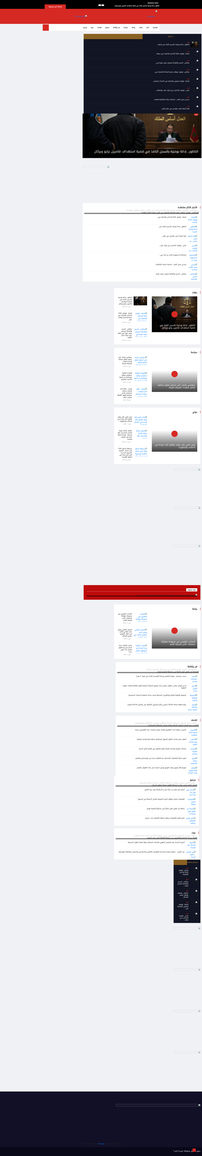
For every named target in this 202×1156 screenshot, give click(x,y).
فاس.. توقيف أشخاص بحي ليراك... (183, 917)
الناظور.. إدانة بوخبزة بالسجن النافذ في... (172, 226)
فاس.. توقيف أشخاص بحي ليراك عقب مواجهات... (172, 90)
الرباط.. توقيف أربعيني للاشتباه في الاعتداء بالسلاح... (170, 81)
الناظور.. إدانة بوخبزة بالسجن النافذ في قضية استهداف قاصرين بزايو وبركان (146, 151)
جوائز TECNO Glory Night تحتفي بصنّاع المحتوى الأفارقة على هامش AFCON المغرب (156, 705)
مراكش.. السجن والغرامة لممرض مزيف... (182, 883)
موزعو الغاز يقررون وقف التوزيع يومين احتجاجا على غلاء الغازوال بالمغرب (161, 768)
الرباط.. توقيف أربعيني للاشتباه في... (182, 906)
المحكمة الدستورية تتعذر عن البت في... (172, 255)
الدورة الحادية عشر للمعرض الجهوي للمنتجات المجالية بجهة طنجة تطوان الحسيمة (156, 842)
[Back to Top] (194, 1150)
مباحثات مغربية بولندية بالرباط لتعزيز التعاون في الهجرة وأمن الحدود (162, 749)
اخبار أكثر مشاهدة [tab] (192, 862)
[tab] (113, 36)
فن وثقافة (116, 27)
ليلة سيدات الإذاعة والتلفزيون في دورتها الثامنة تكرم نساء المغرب (164, 835)
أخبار (147, 27)
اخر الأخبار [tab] (171, 36)
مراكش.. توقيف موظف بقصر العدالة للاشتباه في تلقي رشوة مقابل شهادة (162, 210)
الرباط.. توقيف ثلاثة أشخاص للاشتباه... (183, 872)
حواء (92, 27)
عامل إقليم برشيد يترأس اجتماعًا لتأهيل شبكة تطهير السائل (167, 782)
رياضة (133, 27)
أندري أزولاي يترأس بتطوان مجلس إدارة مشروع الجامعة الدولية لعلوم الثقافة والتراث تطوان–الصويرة (154, 687)
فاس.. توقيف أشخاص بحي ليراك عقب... (172, 245)
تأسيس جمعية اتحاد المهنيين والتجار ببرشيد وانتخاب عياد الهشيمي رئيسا (160, 730)
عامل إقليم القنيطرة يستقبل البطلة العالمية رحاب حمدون (165, 818)
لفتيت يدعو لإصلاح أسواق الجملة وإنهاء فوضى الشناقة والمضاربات (166, 722)
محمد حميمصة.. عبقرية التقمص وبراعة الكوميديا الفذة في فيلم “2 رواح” (161, 676)
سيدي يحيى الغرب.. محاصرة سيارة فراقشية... (170, 264)
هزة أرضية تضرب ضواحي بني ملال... (173, 236)
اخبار (188, 42)
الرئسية (155, 27)
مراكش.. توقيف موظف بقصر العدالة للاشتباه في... (171, 71)
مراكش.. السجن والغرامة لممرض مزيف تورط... (170, 274)
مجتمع (107, 27)
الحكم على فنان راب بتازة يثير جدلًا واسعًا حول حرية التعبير (165, 790)
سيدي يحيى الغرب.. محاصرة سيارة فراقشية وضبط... (171, 99)
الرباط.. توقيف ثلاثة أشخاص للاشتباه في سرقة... (172, 53)
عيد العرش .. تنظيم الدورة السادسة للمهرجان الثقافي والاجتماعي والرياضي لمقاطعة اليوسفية (152, 852)
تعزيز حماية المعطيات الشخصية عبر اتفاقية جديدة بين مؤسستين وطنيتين (160, 758)
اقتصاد (99, 27)
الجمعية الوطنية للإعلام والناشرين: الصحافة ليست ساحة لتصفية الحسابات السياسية (157, 695)
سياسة (126, 27)
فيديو (85, 27)
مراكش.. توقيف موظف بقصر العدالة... (182, 895)
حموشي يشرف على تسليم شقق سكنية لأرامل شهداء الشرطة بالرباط (176, 386)
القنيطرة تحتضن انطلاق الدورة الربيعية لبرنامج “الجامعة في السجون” (161, 799)
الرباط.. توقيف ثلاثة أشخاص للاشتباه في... (171, 217)
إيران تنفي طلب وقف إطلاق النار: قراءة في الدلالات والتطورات (175, 446)
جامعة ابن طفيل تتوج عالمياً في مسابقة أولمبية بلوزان (171, 669)
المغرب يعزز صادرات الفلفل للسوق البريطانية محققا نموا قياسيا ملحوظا (161, 739)
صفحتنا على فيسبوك (55, 6)
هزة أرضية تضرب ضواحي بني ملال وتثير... (175, 108)
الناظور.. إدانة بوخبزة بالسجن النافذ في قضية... (173, 44)
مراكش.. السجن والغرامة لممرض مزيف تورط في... (172, 62)
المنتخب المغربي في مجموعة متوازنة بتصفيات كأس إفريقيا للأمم (178, 643)
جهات (141, 27)
